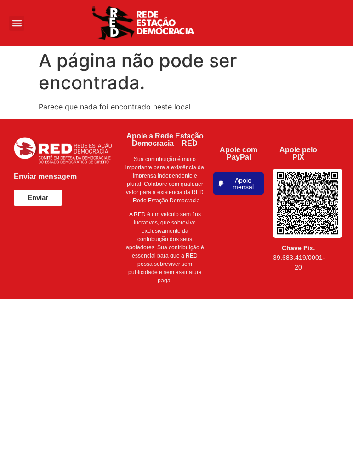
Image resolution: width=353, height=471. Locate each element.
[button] (16, 23)
